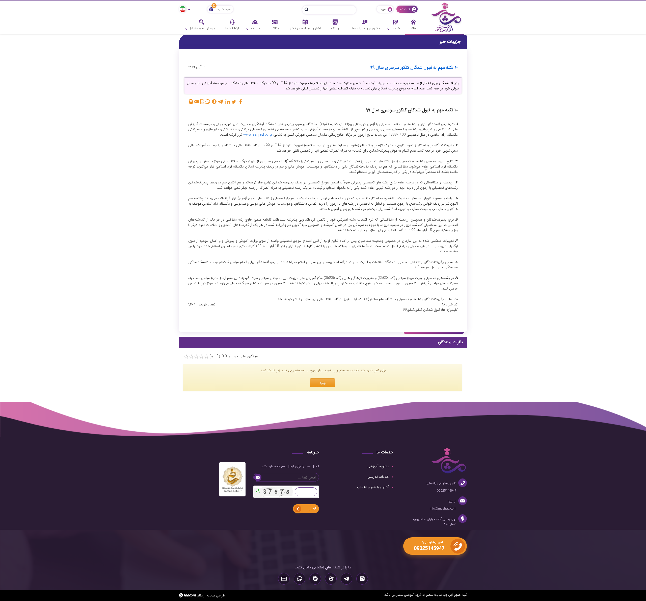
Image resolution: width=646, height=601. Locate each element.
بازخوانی (257, 490)
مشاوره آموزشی (378, 466)
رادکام (200, 595)
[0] (186, 356)
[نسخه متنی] (191, 101)
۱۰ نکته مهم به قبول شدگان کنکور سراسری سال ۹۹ (414, 67)
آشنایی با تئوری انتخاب (373, 487)
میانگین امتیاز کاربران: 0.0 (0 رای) (233, 356)
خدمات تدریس (378, 476)
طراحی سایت (216, 595)
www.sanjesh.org (257, 134)
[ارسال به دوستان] (196, 101)
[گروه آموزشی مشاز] (446, 17)
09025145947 (446, 490)
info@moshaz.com (443, 508)
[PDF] (202, 101)
